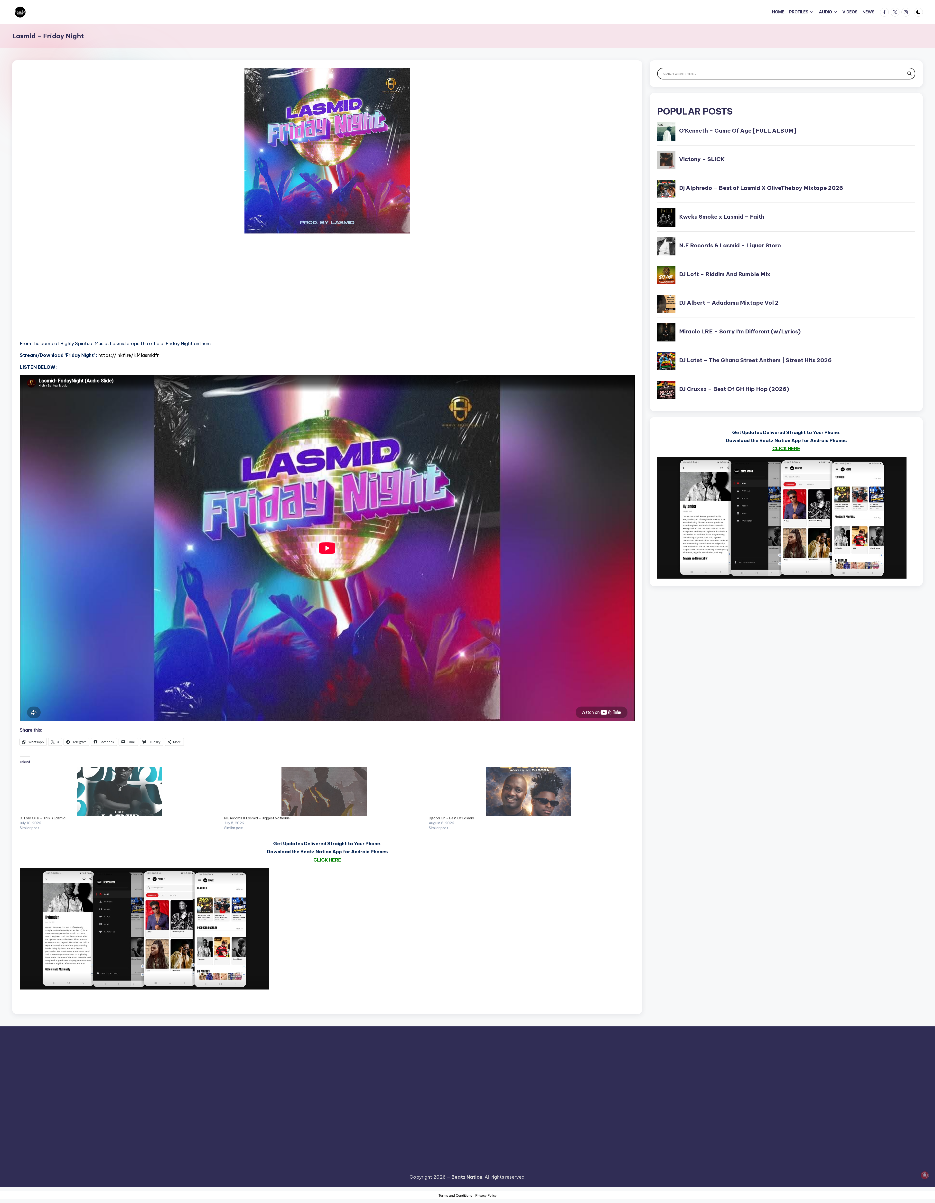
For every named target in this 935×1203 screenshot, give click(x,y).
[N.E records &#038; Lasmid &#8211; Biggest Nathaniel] (324, 791)
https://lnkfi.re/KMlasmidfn (128, 355)
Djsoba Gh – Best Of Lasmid (451, 818)
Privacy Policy (485, 1195)
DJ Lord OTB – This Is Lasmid (42, 818)
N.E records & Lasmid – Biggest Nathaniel (257, 818)
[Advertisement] (166, 294)
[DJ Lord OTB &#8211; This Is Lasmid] (119, 791)
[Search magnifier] (909, 73)
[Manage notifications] (925, 1175)
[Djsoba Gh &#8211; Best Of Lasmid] (528, 791)
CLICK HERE (327, 860)
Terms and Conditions (455, 1195)
